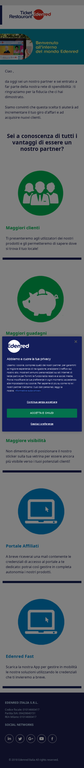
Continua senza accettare (42, 402)
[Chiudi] (76, 341)
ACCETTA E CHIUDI (42, 412)
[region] (42, 384)
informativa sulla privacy (28, 390)
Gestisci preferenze (42, 423)
